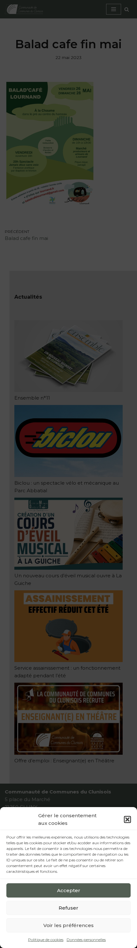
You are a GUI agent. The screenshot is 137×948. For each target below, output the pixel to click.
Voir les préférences (68, 925)
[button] (127, 819)
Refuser (68, 908)
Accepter (68, 890)
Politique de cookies (45, 939)
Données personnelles (86, 939)
